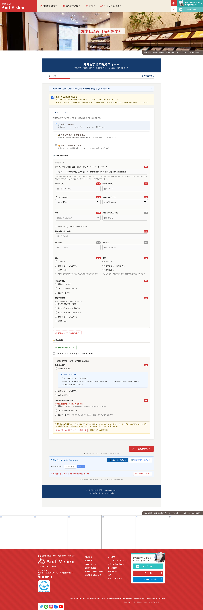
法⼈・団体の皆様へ (116, 564)
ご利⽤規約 (112, 568)
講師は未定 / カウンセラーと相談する (73, 226)
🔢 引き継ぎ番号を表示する (140, 460)
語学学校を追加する (66, 348)
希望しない (62, 270)
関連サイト (112, 571)
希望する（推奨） (65, 284)
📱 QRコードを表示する (117, 460)
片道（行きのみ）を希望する (69, 308)
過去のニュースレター (94, 571)
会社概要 (111, 557)
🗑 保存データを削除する (143, 473)
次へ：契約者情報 (140, 449)
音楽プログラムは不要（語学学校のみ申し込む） (75, 353)
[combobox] (78, 218)
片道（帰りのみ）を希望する (69, 312)
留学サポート (90, 564)
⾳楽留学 (88, 557)
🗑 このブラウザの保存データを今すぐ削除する (71, 430)
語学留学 (88, 561)
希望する (61, 261)
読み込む (81, 466)
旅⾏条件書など (139, 598)
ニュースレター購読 (148, 579)
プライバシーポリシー (97, 493)
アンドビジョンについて (117, 561)
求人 (109, 575)
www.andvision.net (110, 490)
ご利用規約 (110, 493)
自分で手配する (64, 293)
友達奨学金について (93, 575)
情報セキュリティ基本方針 (156, 598)
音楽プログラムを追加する (68, 333)
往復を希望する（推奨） (68, 304)
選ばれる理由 (90, 568)
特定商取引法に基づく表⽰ (96, 598)
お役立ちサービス (115, 578)
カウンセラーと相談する (68, 266)
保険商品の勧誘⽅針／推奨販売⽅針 (119, 598)
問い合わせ (148, 566)
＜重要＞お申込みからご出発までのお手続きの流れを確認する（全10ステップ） (101, 89)
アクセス (148, 573)
